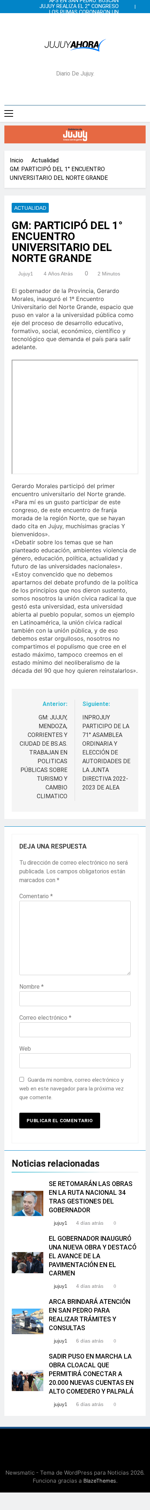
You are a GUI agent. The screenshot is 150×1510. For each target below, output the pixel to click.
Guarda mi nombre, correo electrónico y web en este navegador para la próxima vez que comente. (71, 1089)
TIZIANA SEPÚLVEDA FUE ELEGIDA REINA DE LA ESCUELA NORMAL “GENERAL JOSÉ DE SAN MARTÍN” (78, 18)
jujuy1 (25, 274)
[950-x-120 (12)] (75, 134)
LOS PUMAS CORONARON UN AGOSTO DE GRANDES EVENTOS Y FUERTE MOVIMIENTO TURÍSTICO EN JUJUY (77, 12)
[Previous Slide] (131, 5)
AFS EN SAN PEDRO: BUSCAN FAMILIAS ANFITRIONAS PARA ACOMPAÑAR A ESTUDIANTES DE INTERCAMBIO (79, 24)
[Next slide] (142, 5)
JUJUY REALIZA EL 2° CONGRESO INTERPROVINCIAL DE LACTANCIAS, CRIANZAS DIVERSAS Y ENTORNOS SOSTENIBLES (76, 6)
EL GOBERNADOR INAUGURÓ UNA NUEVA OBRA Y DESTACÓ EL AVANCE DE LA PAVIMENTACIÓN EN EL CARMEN (93, 1256)
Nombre (31, 986)
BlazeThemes (99, 1481)
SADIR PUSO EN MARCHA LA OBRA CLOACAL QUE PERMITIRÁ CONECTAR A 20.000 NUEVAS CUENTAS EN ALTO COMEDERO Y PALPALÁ (91, 1374)
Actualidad (30, 208)
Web (25, 1048)
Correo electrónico (45, 1017)
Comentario (36, 896)
